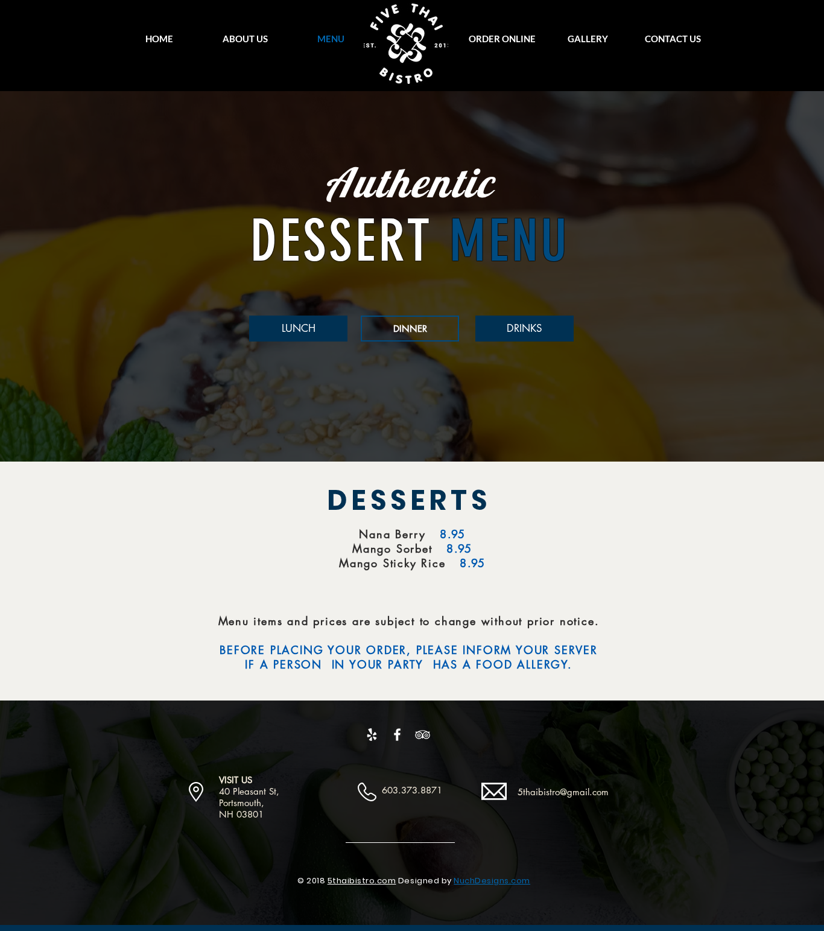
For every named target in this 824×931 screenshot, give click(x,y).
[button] (502, 38)
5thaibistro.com (362, 880)
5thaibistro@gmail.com (563, 792)
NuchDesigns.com (492, 880)
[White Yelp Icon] (372, 734)
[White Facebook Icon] (397, 734)
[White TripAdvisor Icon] (422, 734)
